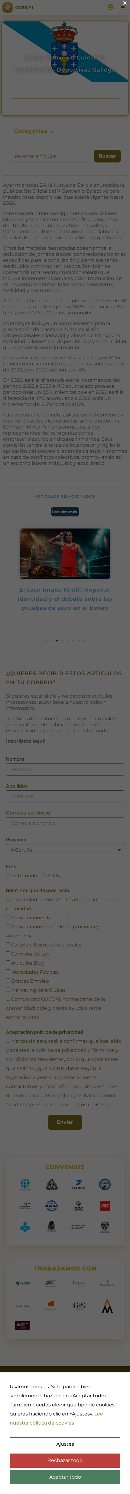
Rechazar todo (65, 1460)
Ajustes (65, 1444)
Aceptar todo (65, 1477)
